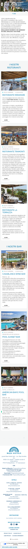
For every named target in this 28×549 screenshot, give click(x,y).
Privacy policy (8, 533)
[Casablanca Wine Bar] (14, 260)
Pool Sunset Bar (11, 337)
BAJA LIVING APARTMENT (14, 507)
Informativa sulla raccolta (9, 547)
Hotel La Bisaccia (11, 482)
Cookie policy (17, 533)
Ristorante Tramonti (13, 151)
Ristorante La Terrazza (9, 211)
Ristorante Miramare (13, 95)
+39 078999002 (14, 508)
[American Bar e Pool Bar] (14, 376)
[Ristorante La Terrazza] (14, 194)
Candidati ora (14, 529)
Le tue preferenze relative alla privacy (15, 543)
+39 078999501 (14, 502)
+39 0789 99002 (14, 484)
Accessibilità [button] (15, 539)
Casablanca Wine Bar (13, 274)
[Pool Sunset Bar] (14, 321)
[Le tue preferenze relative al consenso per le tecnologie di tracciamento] (1, 411)
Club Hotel (11, 488)
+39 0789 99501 (14, 496)
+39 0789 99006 (14, 490)
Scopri (6, 120)
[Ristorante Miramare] (14, 81)
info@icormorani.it (14, 504)
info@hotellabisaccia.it (14, 485)
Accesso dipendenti (17, 535)
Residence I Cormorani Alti (14, 501)
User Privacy (7, 535)
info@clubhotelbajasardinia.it (14, 491)
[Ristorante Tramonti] (14, 135)
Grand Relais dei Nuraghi (7, 495)
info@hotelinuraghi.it (14, 498)
